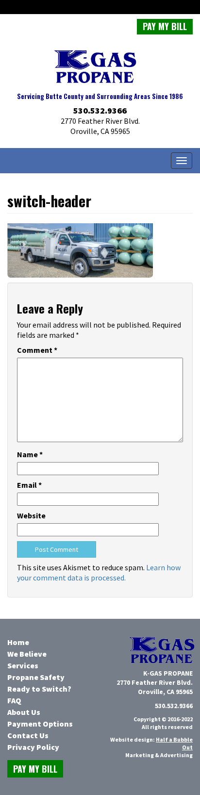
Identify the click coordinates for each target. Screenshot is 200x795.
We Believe (27, 654)
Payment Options (40, 724)
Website (31, 515)
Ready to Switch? (39, 689)
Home (18, 642)
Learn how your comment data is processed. (99, 572)
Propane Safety (36, 677)
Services (22, 665)
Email (29, 485)
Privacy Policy (33, 747)
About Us (23, 712)
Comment (37, 350)
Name (30, 454)
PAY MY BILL (165, 26)
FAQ (14, 700)
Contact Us (28, 735)
